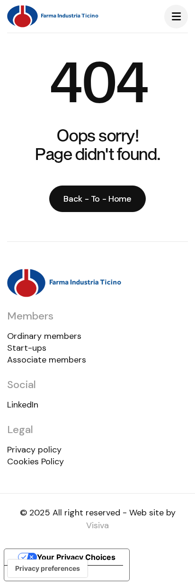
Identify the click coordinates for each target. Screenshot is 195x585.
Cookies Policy (35, 461)
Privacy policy (34, 449)
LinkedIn (22, 404)
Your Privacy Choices (76, 557)
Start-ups (26, 348)
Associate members (46, 359)
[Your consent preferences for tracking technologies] (48, 568)
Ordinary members (44, 336)
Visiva (97, 525)
